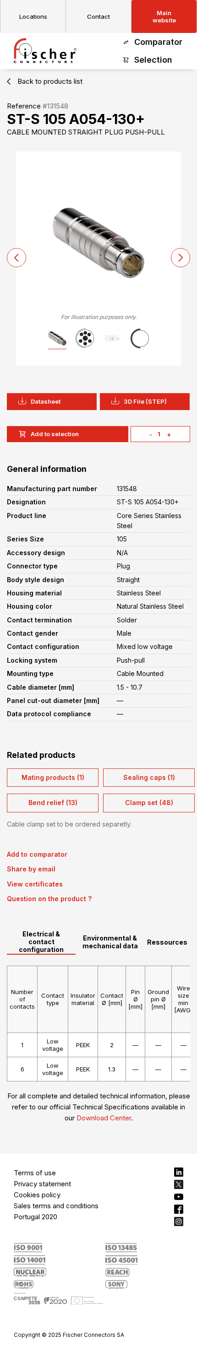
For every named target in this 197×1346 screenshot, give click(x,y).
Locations (33, 16)
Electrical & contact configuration (41, 941)
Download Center (104, 1118)
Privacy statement (42, 1183)
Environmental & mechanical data (110, 942)
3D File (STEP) (145, 401)
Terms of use (35, 1172)
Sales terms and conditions (56, 1205)
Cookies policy (37, 1194)
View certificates (35, 884)
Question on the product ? (49, 899)
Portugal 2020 (35, 1216)
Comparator (158, 42)
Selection (153, 60)
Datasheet (45, 401)
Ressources (167, 942)
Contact (98, 16)
